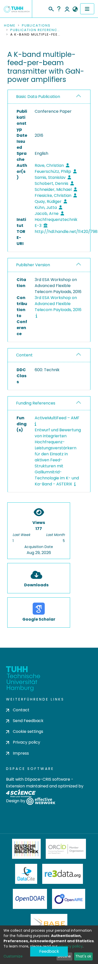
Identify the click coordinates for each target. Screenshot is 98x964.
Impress (21, 753)
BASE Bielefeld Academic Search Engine (49, 923)
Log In (67, 8)
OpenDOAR (29, 898)
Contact (21, 710)
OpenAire (69, 898)
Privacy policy (26, 742)
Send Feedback (28, 721)
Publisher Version (33, 265)
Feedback (49, 951)
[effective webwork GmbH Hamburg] (40, 801)
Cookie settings (28, 731)
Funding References (35, 403)
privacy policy (71, 946)
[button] (75, 9)
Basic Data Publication (38, 96)
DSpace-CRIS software (47, 779)
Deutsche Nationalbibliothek (26, 848)
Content (24, 355)
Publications (36, 25)
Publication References (35, 30)
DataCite (26, 873)
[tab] (49, 97)
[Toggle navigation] (87, 8)
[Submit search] (51, 8)
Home (10, 25)
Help (58, 8)
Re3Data (62, 873)
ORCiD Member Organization (65, 848)
